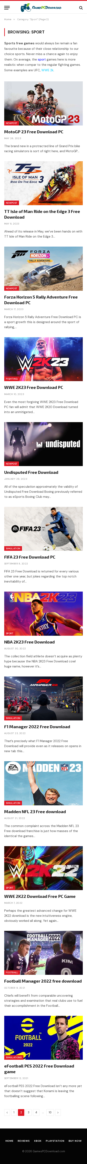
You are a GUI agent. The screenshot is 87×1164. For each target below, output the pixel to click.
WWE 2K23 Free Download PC (33, 387)
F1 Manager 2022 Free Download (37, 726)
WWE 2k (47, 70)
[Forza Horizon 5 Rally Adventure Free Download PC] (43, 269)
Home (9, 1141)
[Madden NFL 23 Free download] (43, 783)
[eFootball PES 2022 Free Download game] (43, 1038)
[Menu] (7, 7)
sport (42, 59)
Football (12, 972)
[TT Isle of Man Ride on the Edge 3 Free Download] (43, 183)
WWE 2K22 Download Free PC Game (40, 896)
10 (50, 1112)
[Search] (80, 7)
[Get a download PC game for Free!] (43, 8)
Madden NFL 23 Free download (35, 811)
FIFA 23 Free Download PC (29, 556)
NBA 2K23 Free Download (29, 641)
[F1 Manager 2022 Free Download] (43, 698)
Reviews (24, 1141)
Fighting (12, 378)
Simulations (14, 1057)
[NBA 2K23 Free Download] (43, 614)
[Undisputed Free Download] (43, 444)
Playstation (55, 1141)
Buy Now (75, 1141)
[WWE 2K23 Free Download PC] (43, 359)
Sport (10, 633)
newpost (11, 123)
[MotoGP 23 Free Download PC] (43, 103)
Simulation (13, 548)
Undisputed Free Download (31, 472)
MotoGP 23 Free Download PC (33, 131)
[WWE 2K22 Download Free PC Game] (43, 868)
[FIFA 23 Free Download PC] (43, 529)
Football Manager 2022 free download (43, 980)
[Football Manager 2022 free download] (43, 953)
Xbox (38, 1141)
